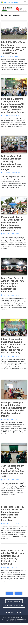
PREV (10, 593)
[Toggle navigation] (25, 2)
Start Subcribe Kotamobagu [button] (13, 605)
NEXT (18, 593)
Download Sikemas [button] (13, 601)
